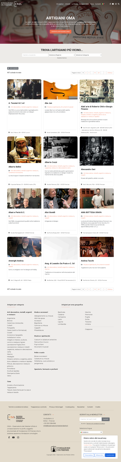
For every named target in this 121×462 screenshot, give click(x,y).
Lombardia (62, 324)
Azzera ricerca (61, 58)
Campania (62, 317)
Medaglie (10, 357)
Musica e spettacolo (53, 107)
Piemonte (88, 315)
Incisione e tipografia (15, 335)
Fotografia (11, 328)
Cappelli (37, 328)
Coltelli (9, 325)
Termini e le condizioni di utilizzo (96, 423)
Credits (97, 407)
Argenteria (11, 318)
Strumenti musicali (67, 107)
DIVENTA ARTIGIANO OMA (60, 31)
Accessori (37, 321)
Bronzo (9, 321)
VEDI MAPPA (13, 68)
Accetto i (93, 423)
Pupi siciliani (39, 344)
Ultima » (110, 73)
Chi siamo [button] (59, 4)
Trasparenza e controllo (39, 407)
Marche (88, 312)
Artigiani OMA (84, 4)
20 (99, 73)
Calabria (61, 315)
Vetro (9, 376)
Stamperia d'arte (13, 373)
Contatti (98, 4)
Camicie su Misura (41, 325)
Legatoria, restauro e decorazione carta (57, 168)
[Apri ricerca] (118, 4)
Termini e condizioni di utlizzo (18, 407)
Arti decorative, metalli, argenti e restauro (24, 107)
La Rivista (75, 4)
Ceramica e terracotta (16, 172)
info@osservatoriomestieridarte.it (55, 426)
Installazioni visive (14, 337)
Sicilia (87, 319)
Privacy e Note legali (56, 407)
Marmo (47, 269)
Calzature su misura (41, 359)
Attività (67, 4)
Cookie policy (69, 407)
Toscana (88, 322)
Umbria (88, 324)
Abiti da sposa (39, 318)
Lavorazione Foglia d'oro (16, 345)
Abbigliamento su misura (43, 316)
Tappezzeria (11, 388)
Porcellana (11, 369)
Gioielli (83, 175)
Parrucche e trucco (41, 342)
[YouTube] (112, 4)
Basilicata (61, 312)
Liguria (60, 322)
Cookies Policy (88, 445)
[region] (99, 447)
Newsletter (81, 407)
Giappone (88, 329)
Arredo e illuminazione (15, 385)
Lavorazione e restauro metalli (18, 347)
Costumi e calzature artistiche (45, 340)
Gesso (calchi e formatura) (17, 330)
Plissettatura (39, 330)
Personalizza (89, 455)
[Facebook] (110, 4)
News (92, 4)
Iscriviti (105, 419)
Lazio (60, 319)
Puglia (87, 317)
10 (95, 73)
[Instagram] (115, 4)
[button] (103, 3)
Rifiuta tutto (99, 455)
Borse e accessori (40, 356)
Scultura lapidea (13, 371)
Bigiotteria (38, 323)
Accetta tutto (110, 455)
